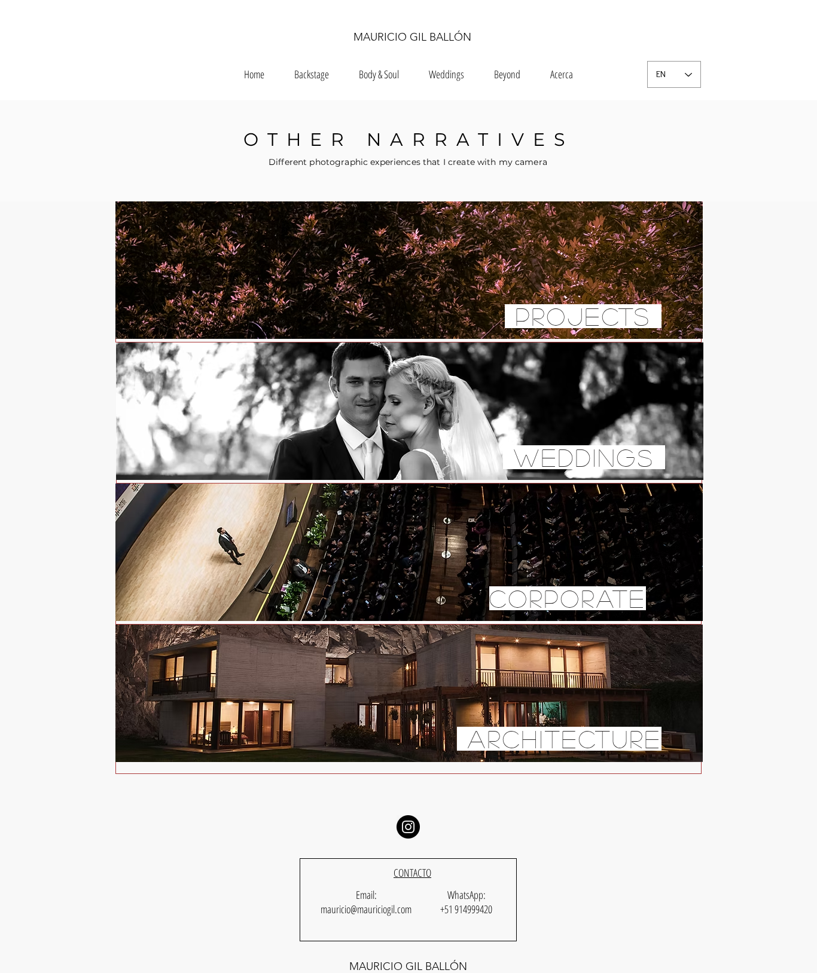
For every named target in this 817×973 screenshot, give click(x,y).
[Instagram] (408, 827)
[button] (507, 74)
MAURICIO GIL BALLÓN (412, 37)
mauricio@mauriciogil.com (366, 909)
